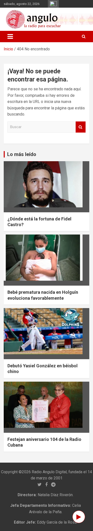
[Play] (78, 517)
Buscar (81, 127)
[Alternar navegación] (10, 36)
